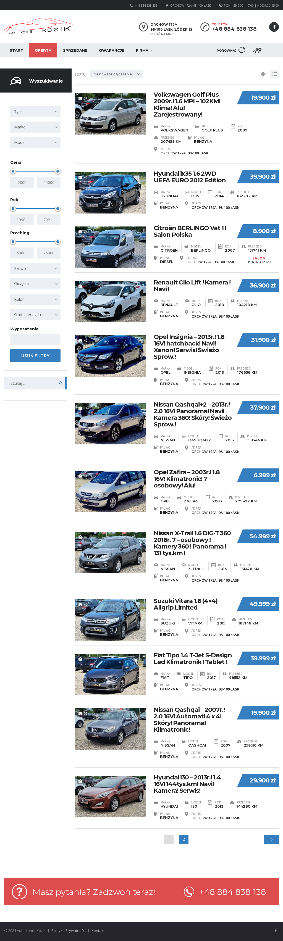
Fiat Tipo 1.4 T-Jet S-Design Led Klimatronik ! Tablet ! (193, 658)
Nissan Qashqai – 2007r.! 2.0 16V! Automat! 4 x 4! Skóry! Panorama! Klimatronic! (189, 720)
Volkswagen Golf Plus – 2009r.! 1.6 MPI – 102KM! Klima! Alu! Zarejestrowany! (188, 104)
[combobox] (35, 111)
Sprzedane (75, 50)
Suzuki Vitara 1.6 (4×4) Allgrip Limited (186, 604)
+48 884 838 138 (146, 5)
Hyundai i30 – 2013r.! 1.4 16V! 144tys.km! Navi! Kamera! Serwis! (187, 784)
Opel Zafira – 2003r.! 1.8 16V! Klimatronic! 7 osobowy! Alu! (187, 479)
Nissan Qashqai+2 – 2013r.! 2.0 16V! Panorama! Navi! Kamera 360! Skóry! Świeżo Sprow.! (193, 414)
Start (16, 50)
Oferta (43, 50)
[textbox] (16, 339)
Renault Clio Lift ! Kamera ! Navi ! (192, 285)
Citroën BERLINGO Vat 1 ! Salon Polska (190, 231)
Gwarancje (111, 50)
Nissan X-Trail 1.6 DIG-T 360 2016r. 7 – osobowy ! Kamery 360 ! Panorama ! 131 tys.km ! (192, 543)
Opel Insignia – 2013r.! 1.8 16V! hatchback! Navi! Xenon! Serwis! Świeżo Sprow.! (189, 347)
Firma (142, 50)
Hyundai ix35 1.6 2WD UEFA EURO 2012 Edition (190, 177)
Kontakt (97, 930)
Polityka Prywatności (68, 930)
